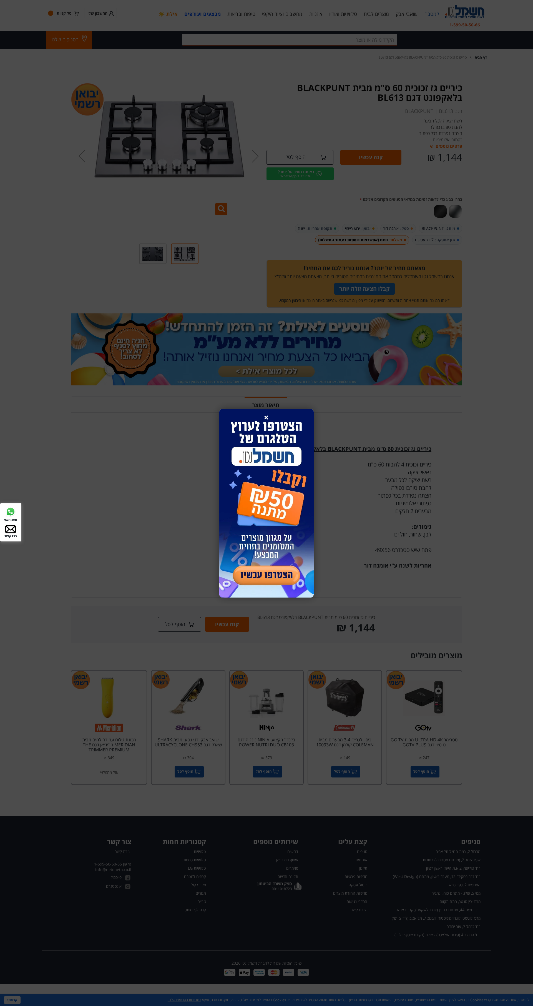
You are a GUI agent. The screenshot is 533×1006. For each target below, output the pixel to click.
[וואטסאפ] (10, 511)
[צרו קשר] (10, 528)
